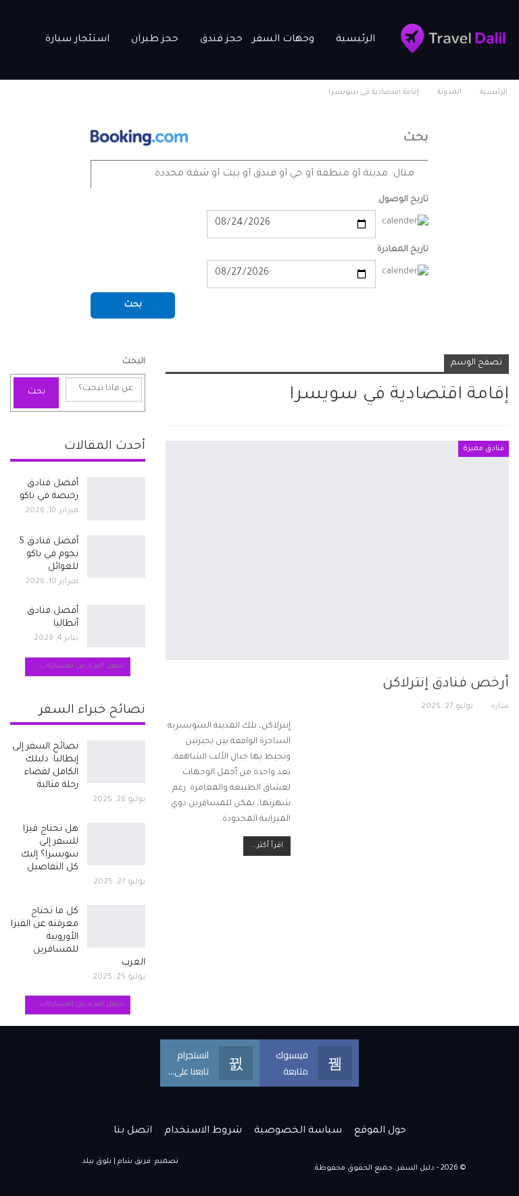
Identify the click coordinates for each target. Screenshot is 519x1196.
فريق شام (134, 1162)
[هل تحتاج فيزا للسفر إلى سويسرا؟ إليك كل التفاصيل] (116, 844)
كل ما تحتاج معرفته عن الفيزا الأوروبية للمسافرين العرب (78, 937)
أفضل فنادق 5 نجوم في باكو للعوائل (48, 554)
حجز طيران (154, 39)
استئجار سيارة (77, 39)
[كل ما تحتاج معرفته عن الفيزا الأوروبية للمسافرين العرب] (116, 926)
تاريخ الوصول (403, 200)
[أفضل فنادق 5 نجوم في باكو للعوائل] (116, 556)
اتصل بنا (133, 1131)
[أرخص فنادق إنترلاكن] (337, 550)
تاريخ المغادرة (402, 249)
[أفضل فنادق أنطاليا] (116, 626)
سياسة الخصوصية (298, 1131)
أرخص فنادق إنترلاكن (445, 684)
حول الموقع (380, 1131)
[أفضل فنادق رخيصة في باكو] (116, 498)
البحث (133, 361)
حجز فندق (221, 39)
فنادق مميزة (483, 449)
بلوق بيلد (97, 1162)
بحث (133, 305)
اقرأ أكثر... (267, 846)
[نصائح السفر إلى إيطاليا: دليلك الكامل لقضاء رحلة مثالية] (116, 762)
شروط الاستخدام (203, 1131)
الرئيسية (355, 39)
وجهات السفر (283, 39)
